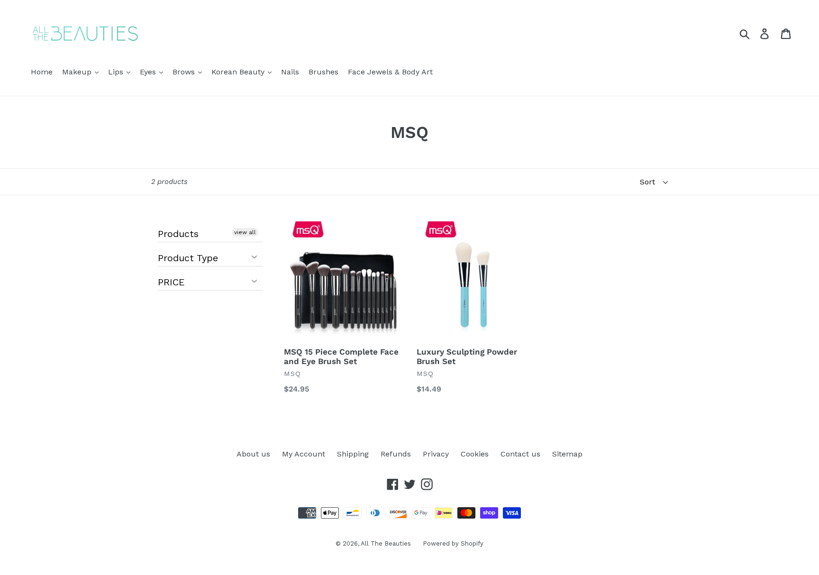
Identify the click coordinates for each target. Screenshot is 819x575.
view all (245, 232)
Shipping (353, 453)
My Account (303, 453)
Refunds (396, 453)
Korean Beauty (239, 71)
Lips (117, 71)
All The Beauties (386, 543)
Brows (185, 71)
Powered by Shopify (453, 543)
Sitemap (567, 453)
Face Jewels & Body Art (390, 71)
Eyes (149, 71)
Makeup (78, 71)
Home (42, 71)
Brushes (323, 71)
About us (253, 453)
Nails (290, 71)
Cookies (475, 453)
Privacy (436, 453)
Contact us (520, 453)
